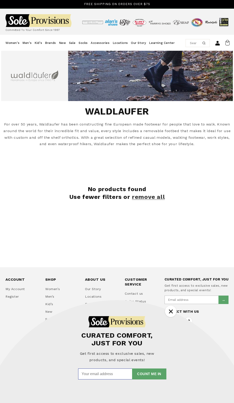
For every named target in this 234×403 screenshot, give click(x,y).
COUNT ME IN (149, 374)
